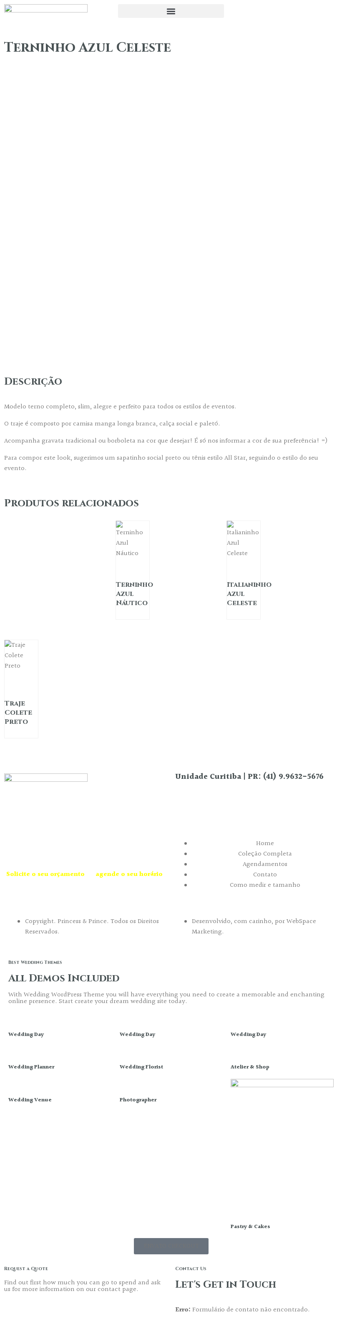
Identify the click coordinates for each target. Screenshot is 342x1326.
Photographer (138, 1100)
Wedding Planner (31, 1067)
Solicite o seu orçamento (45, 874)
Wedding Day (26, 1035)
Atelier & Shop (250, 1067)
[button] (171, 11)
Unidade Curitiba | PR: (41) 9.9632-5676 (249, 777)
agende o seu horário (129, 874)
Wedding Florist (141, 1067)
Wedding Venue (30, 1100)
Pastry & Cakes (250, 1227)
